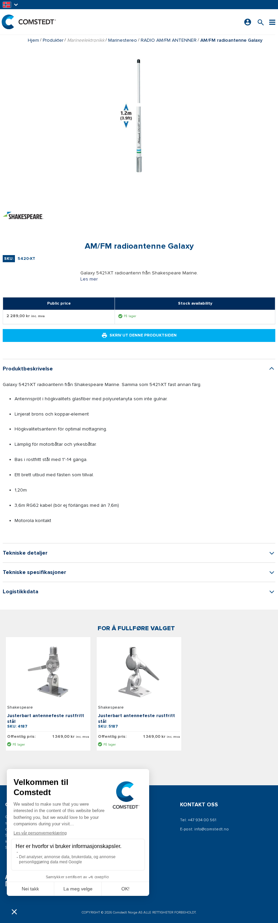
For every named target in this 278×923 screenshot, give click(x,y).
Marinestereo (122, 40)
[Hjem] (29, 22)
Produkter (53, 40)
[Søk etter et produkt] (261, 22)
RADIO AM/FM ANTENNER (169, 40)
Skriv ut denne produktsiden (143, 335)
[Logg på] (247, 22)
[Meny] (272, 22)
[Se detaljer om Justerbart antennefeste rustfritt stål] (48, 672)
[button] (11, 4)
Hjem (33, 40)
